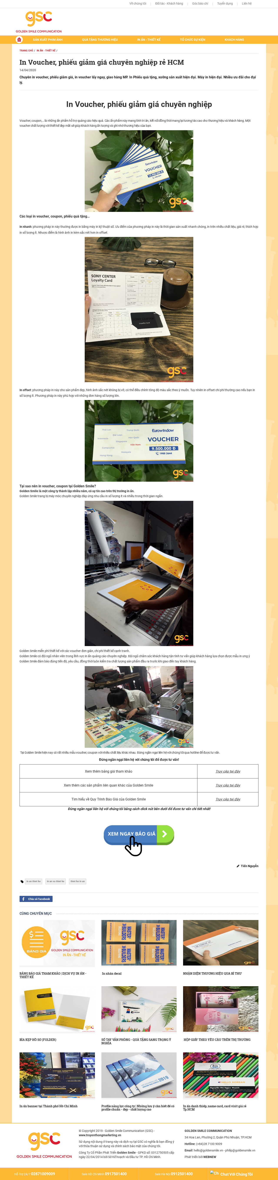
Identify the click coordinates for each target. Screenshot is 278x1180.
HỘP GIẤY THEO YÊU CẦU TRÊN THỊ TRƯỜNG (216, 1040)
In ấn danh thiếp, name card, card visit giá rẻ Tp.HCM (214, 1107)
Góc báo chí (200, 3)
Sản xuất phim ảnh (48, 39)
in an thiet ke (33, 881)
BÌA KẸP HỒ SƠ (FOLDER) (38, 1040)
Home (19, 39)
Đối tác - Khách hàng (169, 3)
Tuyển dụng (225, 3)
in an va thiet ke (55, 881)
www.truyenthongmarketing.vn (100, 1135)
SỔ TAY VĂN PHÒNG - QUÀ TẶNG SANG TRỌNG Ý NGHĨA (136, 1041)
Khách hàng (234, 39)
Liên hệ (247, 3)
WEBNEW (209, 1157)
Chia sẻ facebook (39, 899)
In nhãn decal (111, 973)
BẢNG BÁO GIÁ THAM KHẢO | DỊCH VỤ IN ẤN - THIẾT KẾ (53, 975)
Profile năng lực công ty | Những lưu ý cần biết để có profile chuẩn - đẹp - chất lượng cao (137, 1107)
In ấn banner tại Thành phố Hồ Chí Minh (49, 1106)
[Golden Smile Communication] (43, 21)
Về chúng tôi (137, 3)
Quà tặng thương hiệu (100, 39)
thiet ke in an (78, 881)
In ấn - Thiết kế (149, 39)
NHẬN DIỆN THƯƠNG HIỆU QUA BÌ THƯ (212, 973)
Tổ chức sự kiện (192, 39)
